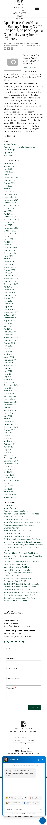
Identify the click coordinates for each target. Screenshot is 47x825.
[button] (5, 642)
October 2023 (10, 217)
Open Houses (10, 153)
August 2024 (9, 208)
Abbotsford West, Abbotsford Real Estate (22, 522)
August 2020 (9, 270)
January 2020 (10, 276)
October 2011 (9, 444)
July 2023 (8, 225)
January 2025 (10, 197)
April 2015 (8, 380)
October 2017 (10, 315)
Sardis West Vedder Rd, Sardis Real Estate (22, 592)
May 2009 (8, 489)
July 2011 (7, 450)
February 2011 (10, 458)
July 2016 (8, 346)
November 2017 (11, 312)
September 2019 (11, 284)
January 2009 (10, 495)
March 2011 (8, 455)
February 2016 (10, 360)
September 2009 (11, 480)
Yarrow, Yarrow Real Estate (15, 601)
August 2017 (9, 321)
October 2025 (10, 180)
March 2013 (9, 422)
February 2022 (10, 248)
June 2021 (8, 256)
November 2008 (11, 497)
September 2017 (11, 318)
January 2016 (9, 363)
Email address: (12, 668)
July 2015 (8, 371)
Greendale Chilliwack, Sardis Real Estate (21, 562)
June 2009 (8, 486)
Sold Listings (9, 155)
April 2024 (8, 214)
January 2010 (9, 478)
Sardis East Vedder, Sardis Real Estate (20, 587)
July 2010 (8, 469)
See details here (30, 68)
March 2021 (9, 262)
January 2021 (9, 264)
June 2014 (8, 388)
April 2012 (8, 441)
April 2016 (8, 354)
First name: (11, 649)
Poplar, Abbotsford (12, 576)
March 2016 (9, 357)
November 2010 (11, 464)
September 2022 (11, 234)
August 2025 (9, 183)
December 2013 (11, 402)
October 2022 (10, 231)
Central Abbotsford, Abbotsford (17, 536)
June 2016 (8, 349)
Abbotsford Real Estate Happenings (19, 147)
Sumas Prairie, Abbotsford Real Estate (20, 598)
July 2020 (8, 273)
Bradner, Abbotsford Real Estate (18, 531)
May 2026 (8, 175)
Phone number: (13, 678)
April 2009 (8, 492)
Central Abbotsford (12, 533)
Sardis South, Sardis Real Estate (17, 590)
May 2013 (8, 416)
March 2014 (9, 394)
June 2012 (8, 436)
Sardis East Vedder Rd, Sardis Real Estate (21, 584)
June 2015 (8, 374)
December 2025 (11, 177)
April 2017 (8, 329)
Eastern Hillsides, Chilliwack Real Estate (21, 553)
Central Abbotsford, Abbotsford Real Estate (23, 539)
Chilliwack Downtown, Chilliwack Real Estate (23, 542)
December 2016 (10, 335)
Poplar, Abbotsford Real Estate (17, 578)
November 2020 (11, 267)
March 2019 (9, 290)
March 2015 (9, 382)
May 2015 (8, 377)
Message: (10, 688)
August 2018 (9, 298)
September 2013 (11, 410)
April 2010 (8, 472)
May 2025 (8, 186)
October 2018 (10, 295)
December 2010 (11, 461)
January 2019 (9, 293)
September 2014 (11, 385)
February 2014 (10, 396)
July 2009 (8, 483)
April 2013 (8, 419)
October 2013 (10, 408)
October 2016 (10, 340)
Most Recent (9, 163)
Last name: (11, 659)
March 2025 (9, 191)
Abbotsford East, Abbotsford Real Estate (25, 46)
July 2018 (8, 301)
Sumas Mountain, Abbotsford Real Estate (22, 595)
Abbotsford (9, 505)
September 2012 (11, 427)
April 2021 (8, 259)
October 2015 (10, 368)
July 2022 (8, 236)
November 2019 (11, 279)
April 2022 (8, 242)
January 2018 (9, 309)
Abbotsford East (11, 508)
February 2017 (10, 332)
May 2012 (8, 438)
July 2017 (8, 323)
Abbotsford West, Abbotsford (16, 519)
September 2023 (11, 220)
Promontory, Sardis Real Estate (17, 581)
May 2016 (8, 351)
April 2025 (8, 189)
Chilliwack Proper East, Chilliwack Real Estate (23, 545)
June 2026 (8, 172)
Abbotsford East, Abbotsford (16, 511)
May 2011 (7, 452)
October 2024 (10, 203)
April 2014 (8, 391)
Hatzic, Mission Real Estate (15, 564)
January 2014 (9, 399)
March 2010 (9, 475)
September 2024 (11, 205)
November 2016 (10, 337)
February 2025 (10, 194)
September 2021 (11, 253)
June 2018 (8, 304)
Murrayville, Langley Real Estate (18, 573)
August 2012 (9, 430)
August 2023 (9, 222)
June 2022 (8, 239)
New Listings (9, 150)
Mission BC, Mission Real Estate (17, 570)
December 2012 (11, 424)
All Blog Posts (10, 144)
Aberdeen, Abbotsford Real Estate (19, 525)
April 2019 (8, 287)
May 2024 (8, 211)
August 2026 (9, 166)
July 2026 (8, 169)
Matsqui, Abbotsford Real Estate (18, 567)
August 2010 (9, 466)
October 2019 (10, 281)
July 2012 (8, 433)
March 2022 (9, 245)
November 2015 (10, 365)
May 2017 (8, 326)
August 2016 (9, 343)
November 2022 (11, 228)
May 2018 (8, 307)
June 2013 (8, 413)
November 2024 (11, 200)
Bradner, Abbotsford (13, 528)
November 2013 (11, 405)
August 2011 (9, 447)
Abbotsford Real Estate (14, 517)
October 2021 (10, 250)
